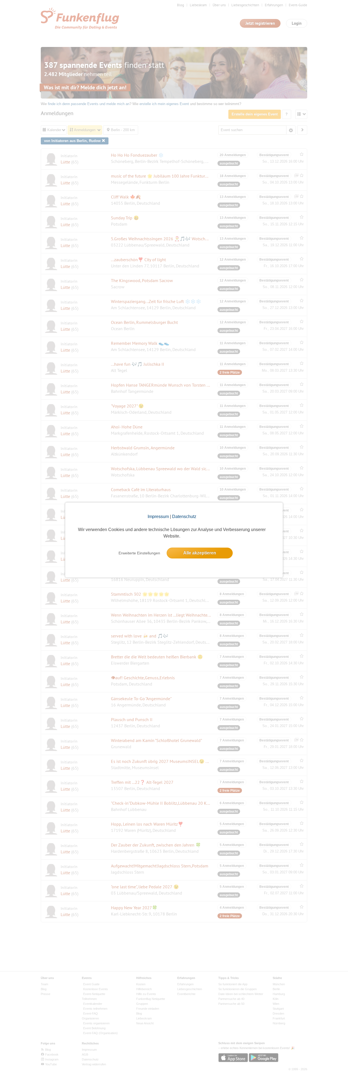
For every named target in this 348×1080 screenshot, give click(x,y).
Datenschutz (184, 516)
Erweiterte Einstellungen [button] (139, 553)
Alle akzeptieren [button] (199, 553)
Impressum (158, 516)
